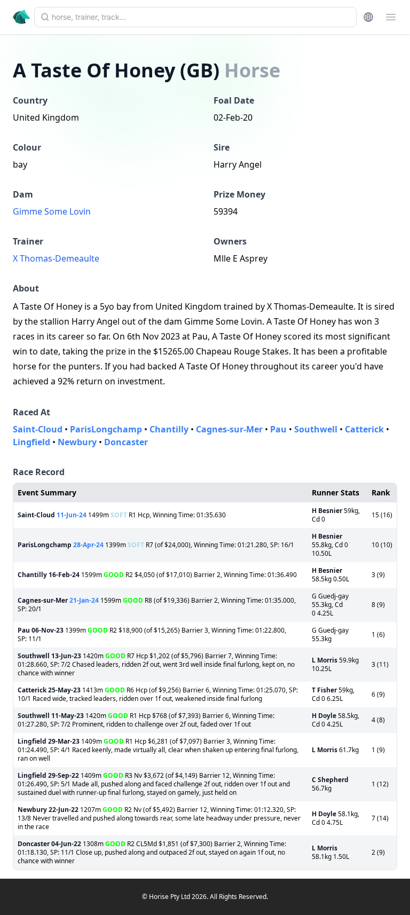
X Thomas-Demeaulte (56, 258)
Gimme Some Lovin (52, 211)
